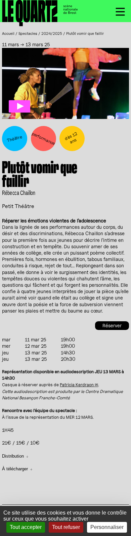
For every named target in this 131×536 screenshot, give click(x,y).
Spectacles (27, 33)
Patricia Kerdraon (77, 384)
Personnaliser (107, 527)
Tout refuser (66, 527)
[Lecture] (19, 106)
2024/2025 (51, 33)
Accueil (8, 33)
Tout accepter (26, 527)
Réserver (112, 325)
